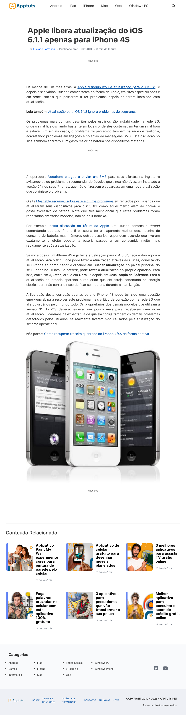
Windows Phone (104, 668)
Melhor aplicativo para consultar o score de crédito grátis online (167, 606)
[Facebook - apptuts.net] (156, 668)
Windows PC (138, 6)
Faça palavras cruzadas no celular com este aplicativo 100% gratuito (47, 608)
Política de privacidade (69, 700)
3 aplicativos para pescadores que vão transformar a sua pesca (108, 604)
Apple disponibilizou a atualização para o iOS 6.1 (116, 87)
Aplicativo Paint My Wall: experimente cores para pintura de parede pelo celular (47, 559)
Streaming (72, 668)
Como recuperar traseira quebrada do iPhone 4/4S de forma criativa (96, 334)
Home (116, 700)
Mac (104, 6)
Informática (15, 674)
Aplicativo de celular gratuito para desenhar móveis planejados (107, 555)
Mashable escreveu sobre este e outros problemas (75, 201)
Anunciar (104, 700)
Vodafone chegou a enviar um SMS (77, 177)
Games (13, 668)
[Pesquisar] (174, 6)
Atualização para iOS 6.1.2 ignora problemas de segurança (92, 111)
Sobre (36, 700)
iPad (73, 6)
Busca (155, 6)
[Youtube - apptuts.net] (165, 668)
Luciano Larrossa (44, 49)
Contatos (90, 700)
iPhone (88, 6)
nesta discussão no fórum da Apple (79, 226)
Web (118, 6)
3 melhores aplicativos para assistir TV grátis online (167, 553)
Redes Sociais (74, 662)
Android (56, 6)
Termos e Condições (48, 700)
